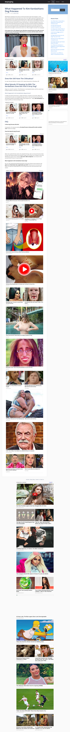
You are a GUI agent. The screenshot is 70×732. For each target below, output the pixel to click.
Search (52, 8)
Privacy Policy (32, 479)
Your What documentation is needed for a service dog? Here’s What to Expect (58, 46)
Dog (53, 1)
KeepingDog (9, 2)
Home (49, 1)
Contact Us (38, 479)
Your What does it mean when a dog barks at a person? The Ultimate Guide (57, 22)
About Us (42, 479)
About (63, 1)
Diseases (58, 1)
